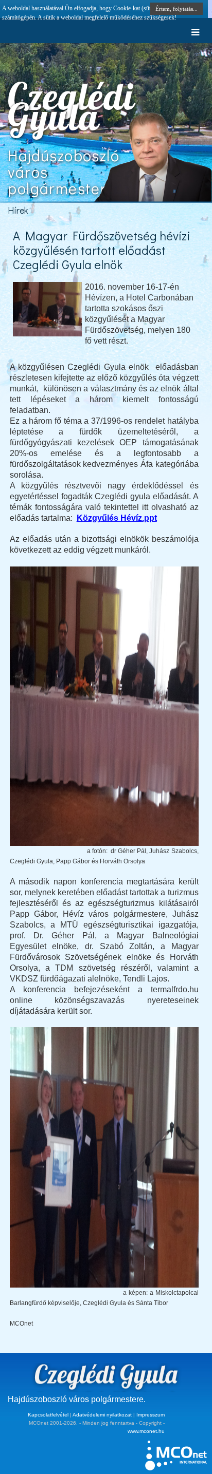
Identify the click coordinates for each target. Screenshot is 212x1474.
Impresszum (150, 1415)
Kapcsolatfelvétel (48, 1415)
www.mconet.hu (146, 1431)
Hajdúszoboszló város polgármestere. (77, 1399)
